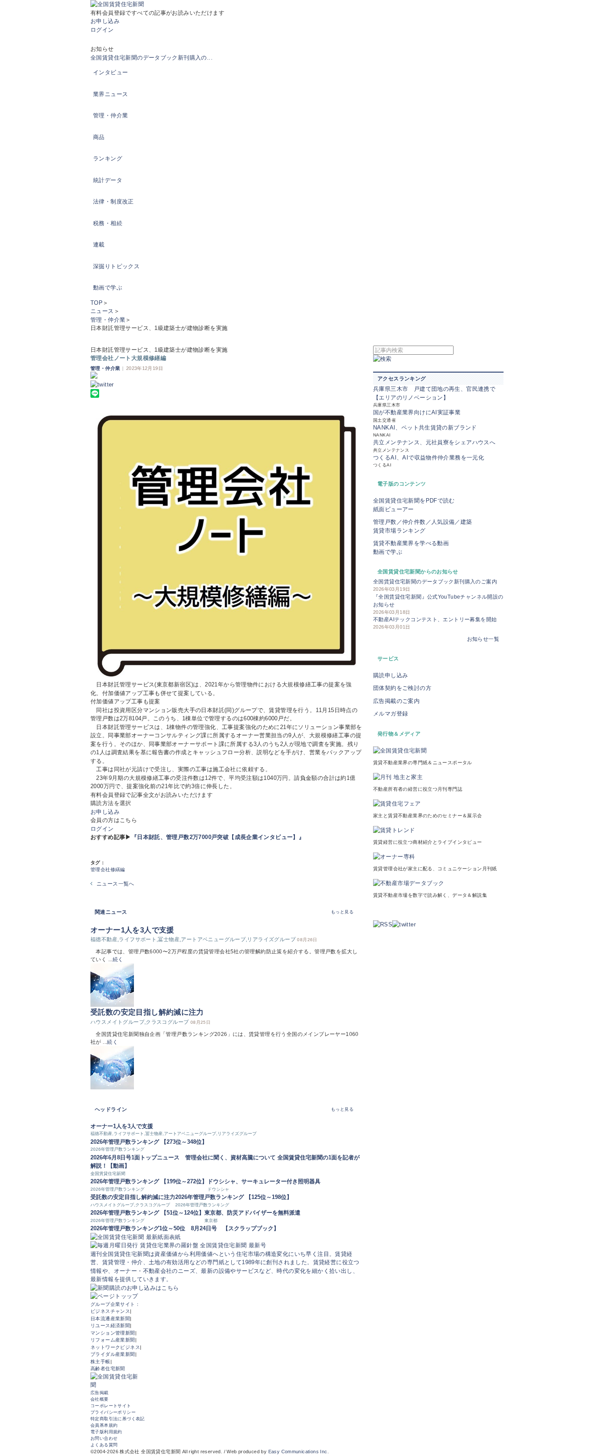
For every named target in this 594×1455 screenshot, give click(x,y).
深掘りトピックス (116, 266)
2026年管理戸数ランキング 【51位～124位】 (147, 1212)
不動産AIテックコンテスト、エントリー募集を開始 (435, 619)
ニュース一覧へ (115, 884)
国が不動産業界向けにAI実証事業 (417, 412)
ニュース (102, 311)
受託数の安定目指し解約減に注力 (147, 1012)
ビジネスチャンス (110, 1311)
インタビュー (110, 72)
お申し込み (105, 21)
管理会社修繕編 (107, 869)
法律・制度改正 (113, 201)
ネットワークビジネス (115, 1347)
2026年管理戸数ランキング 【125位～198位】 (233, 1197)
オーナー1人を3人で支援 (132, 930)
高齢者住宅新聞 (107, 1368)
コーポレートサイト (110, 1405)
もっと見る (342, 911)
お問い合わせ (103, 1438)
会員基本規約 (103, 1425)
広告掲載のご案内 (396, 701)
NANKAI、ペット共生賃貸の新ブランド (425, 427)
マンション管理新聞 (112, 1332)
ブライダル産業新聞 (112, 1354)
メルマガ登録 (390, 713)
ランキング (107, 158)
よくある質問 (103, 1444)
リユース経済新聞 (110, 1325)
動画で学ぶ (107, 287)
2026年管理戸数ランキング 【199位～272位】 (148, 1181)
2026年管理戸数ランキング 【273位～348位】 (148, 1142)
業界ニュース (110, 94)
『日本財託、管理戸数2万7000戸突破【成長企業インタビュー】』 (217, 837)
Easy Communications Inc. (298, 1451)
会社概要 (99, 1399)
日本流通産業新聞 (110, 1318)
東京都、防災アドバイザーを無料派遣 (252, 1212)
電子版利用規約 (106, 1431)
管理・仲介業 (110, 115)
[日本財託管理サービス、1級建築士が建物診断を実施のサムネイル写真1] (226, 544)
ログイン (102, 30)
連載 (99, 244)
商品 (99, 137)
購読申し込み (390, 675)
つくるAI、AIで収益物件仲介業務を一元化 (428, 457)
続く (118, 959)
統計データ (107, 180)
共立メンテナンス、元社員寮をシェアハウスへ (434, 442)
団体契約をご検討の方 (402, 688)
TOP (96, 303)
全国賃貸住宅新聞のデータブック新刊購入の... (151, 57)
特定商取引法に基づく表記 (117, 1418)
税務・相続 (107, 223)
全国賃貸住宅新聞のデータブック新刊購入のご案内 (435, 582)
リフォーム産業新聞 (112, 1339)
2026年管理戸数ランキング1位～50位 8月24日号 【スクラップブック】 (184, 1228)
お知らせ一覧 (483, 639)
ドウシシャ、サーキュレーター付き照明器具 (263, 1181)
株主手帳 (100, 1361)
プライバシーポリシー (113, 1412)
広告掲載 (99, 1392)
